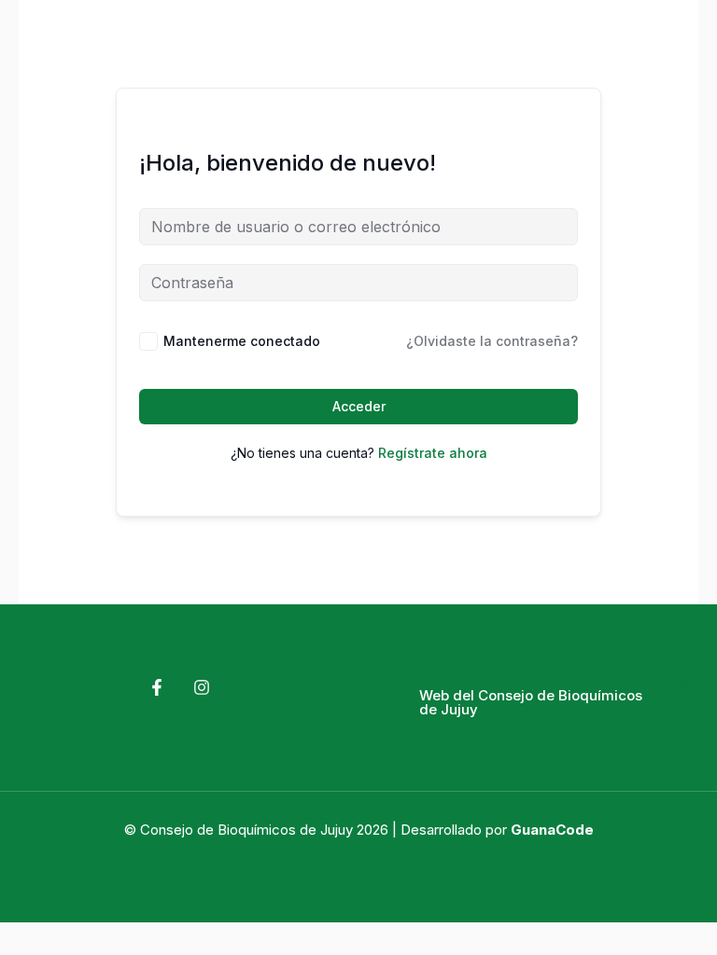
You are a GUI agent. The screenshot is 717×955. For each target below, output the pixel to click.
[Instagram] (201, 687)
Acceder (359, 406)
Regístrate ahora (432, 453)
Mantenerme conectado (241, 341)
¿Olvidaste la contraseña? (492, 341)
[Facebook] (156, 687)
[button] (538, 702)
